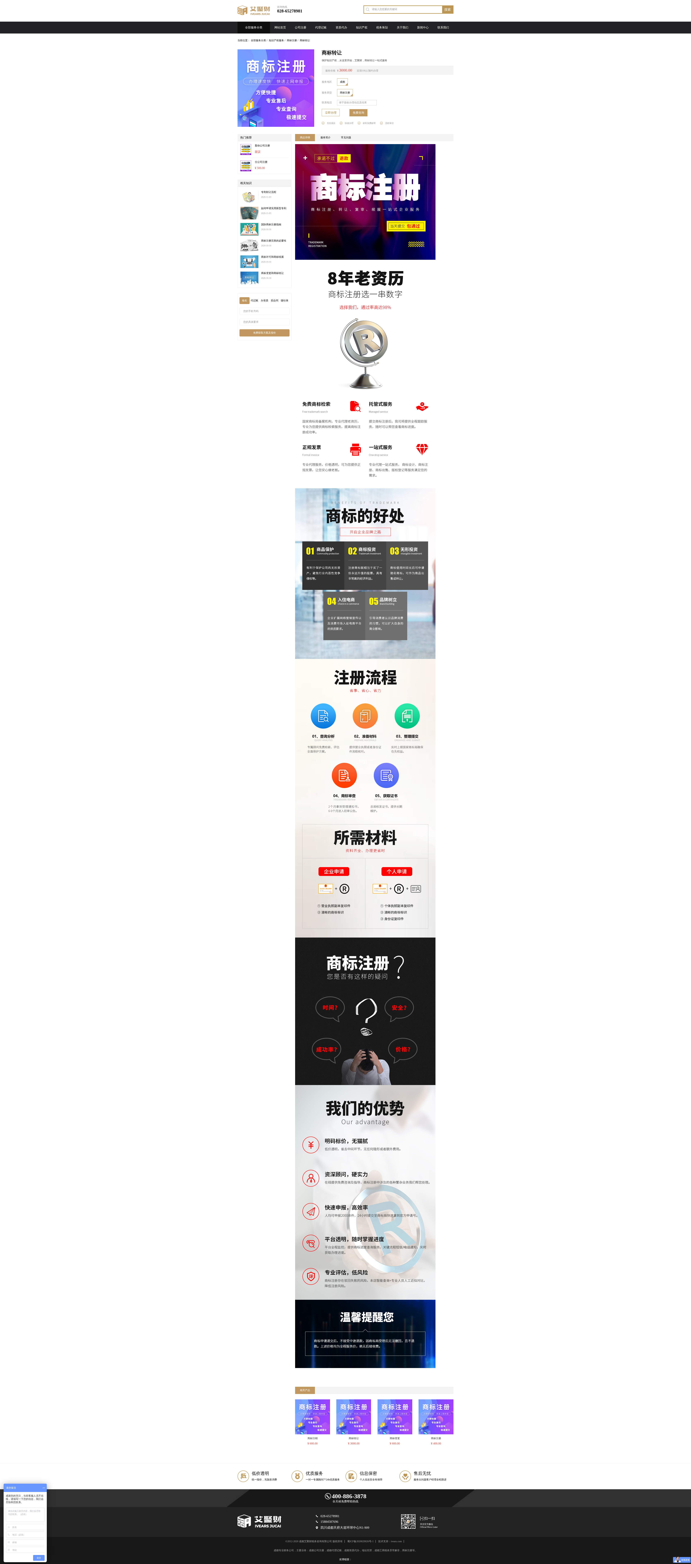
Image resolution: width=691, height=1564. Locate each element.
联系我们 (443, 27)
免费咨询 (358, 112)
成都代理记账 (334, 1550)
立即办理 (331, 112)
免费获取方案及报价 (264, 332)
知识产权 (361, 27)
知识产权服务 (276, 40)
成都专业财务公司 (284, 1550)
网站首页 (280, 27)
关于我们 (402, 27)
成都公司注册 (316, 1550)
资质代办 (341, 27)
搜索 (447, 9)
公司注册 (300, 27)
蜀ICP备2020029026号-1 (360, 1541)
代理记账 (321, 27)
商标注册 (292, 40)
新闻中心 (423, 27)
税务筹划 (382, 27)
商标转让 (305, 40)
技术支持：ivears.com (390, 1541)
